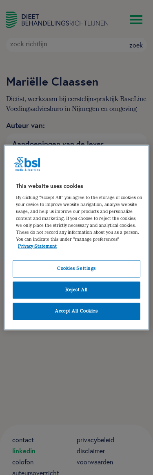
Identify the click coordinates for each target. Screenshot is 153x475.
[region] (76, 237)
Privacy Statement (37, 247)
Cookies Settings (76, 269)
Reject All (76, 290)
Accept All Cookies (76, 311)
